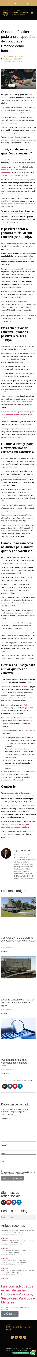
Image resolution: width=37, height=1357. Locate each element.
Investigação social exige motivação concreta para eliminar (14, 1063)
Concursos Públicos (14, 61)
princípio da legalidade (10, 201)
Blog (4, 61)
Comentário (6, 1118)
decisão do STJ (30, 730)
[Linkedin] (28, 3)
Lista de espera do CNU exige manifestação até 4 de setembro (14, 1261)
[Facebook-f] (22, 3)
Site (2, 1162)
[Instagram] (9, 3)
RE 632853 (25, 686)
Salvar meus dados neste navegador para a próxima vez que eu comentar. (18, 1173)
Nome (4, 1145)
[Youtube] (15, 3)
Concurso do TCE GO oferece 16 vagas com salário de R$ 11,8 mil (18, 940)
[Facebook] (9, 1086)
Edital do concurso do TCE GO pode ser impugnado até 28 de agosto (17, 1002)
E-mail (4, 1153)
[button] (31, 13)
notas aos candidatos (21, 175)
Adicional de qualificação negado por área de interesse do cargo (18, 1271)
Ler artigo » (5, 951)
